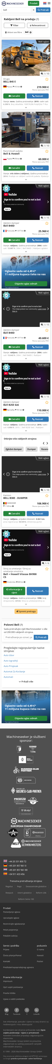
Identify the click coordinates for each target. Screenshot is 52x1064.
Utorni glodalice (24, 892)
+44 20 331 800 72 (17, 861)
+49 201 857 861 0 (17, 865)
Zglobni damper (14, 449)
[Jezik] (44, 3)
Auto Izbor (9, 655)
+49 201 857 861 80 (18, 869)
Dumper (31, 449)
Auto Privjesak (11, 666)
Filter (15, 25)
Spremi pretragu (27, 611)
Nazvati (39, 96)
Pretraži (44, 9)
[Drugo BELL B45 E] (26, 58)
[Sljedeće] (48, 57)
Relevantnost (38, 25)
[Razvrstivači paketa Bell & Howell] (26, 130)
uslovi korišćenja (35, 1058)
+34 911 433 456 (17, 874)
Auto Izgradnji (11, 660)
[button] (49, 3)
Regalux (9, 886)
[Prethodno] (4, 57)
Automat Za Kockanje (14, 671)
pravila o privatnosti (19, 1058)
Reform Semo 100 (26, 899)
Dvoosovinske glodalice (36, 886)
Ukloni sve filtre (14, 32)
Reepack (9, 892)
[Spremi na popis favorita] (47, 79)
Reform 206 (41, 892)
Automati (8, 676)
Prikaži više (27, 681)
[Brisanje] (33, 9)
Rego (19, 886)
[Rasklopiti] (26, 107)
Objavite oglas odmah (26, 283)
